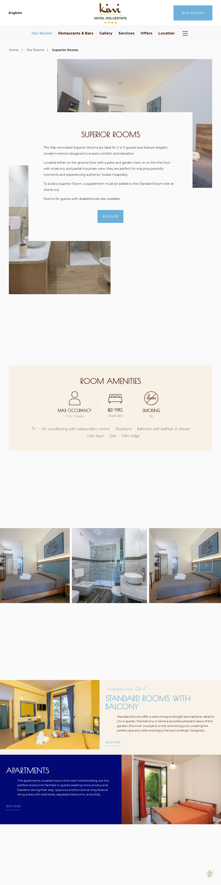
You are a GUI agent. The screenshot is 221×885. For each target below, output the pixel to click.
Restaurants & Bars (75, 33)
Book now (110, 216)
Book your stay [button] (193, 12)
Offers (146, 33)
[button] (15, 13)
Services (126, 33)
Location (166, 33)
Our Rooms (42, 33)
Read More (113, 742)
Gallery (105, 33)
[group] (110, 565)
